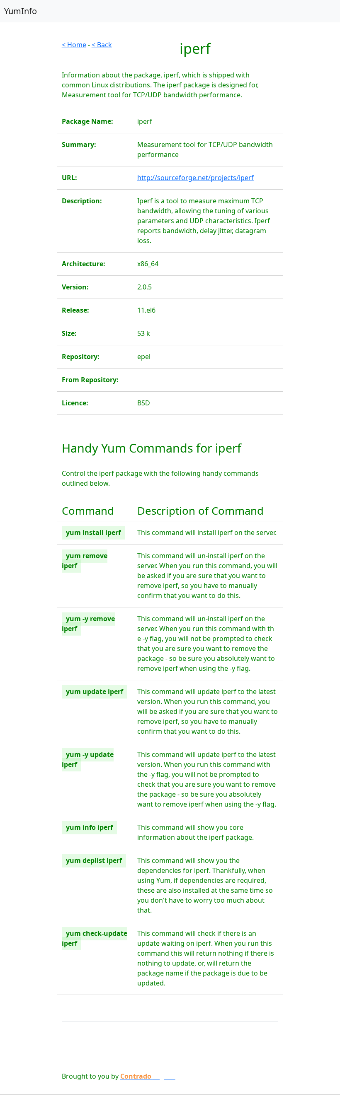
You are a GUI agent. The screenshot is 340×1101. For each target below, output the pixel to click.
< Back (102, 44)
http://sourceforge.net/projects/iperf (195, 177)
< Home (74, 44)
